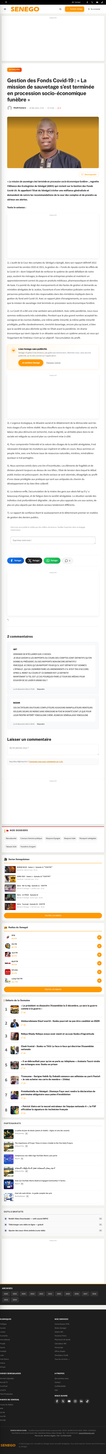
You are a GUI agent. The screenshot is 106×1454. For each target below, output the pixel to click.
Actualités (14, 69)
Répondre (41, 689)
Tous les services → (62, 1359)
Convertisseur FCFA (62, 1324)
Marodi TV (4, 1382)
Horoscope (59, 1347)
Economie (4, 1336)
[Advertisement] (53, 40)
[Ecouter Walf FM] (99, 963)
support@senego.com (86, 1433)
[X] (63, 1401)
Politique (3, 1324)
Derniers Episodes (7, 1378)
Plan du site (39, 1436)
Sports (2, 1347)
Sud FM (3, 1416)
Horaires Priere (61, 1336)
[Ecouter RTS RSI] (99, 972)
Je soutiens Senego (31, 362)
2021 (50, 1293)
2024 (24, 1293)
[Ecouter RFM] (99, 937)
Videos (2, 1363)
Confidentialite (60, 1386)
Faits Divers (4, 1359)
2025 (15, 1293)
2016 (94, 1293)
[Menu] (5, 9)
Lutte (2, 1355)
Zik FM (2, 1412)
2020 (59, 1293)
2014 (15, 1299)
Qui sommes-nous (62, 1378)
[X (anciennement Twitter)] (92, 2)
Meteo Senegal (60, 1328)
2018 (77, 1293)
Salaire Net (59, 1332)
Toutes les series (53, 915)
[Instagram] (75, 1401)
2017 (85, 1293)
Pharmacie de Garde (62, 1339)
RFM (1, 1408)
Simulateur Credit (61, 1355)
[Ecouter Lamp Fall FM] (99, 980)
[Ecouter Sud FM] (99, 955)
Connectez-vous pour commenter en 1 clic (46, 761)
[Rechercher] (60, 9)
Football (3, 1351)
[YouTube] (97, 2)
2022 (41, 1293)
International (5, 1339)
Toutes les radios (53, 989)
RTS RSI (3, 1420)
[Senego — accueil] (25, 9)
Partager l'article (53, 363)
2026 (6, 1293)
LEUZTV (3, 1390)
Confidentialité (66, 1436)
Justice (2, 1332)
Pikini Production (6, 1394)
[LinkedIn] (81, 1401)
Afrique (3, 1367)
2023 (32, 1293)
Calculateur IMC (61, 1343)
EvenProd (3, 1386)
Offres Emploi (60, 1351)
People (2, 1343)
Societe (3, 1328)
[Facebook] (87, 2)
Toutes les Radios (6, 1404)
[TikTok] (102, 2)
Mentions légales (50, 1436)
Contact (57, 1382)
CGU (56, 1390)
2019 (68, 1293)
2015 (6, 1299)
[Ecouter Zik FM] (99, 946)
